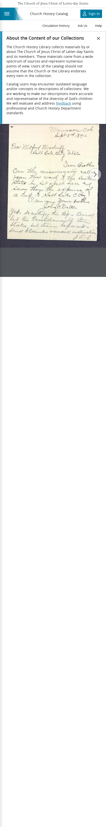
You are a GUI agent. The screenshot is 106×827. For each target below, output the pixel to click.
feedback (63, 103)
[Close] (99, 38)
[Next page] (95, 174)
